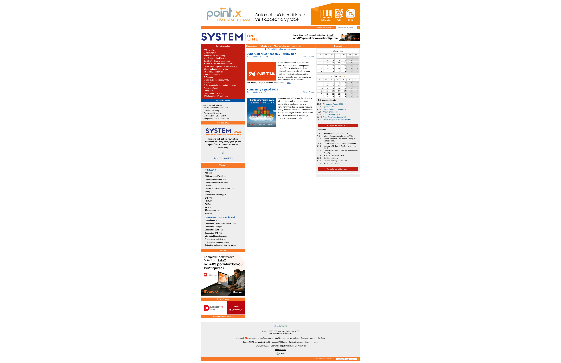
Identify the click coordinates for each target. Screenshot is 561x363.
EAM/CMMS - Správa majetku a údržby (220, 66)
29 (327, 94)
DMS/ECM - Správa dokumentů (217, 61)
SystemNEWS (223, 123)
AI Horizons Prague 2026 (333, 104)
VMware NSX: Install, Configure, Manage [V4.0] (340, 147)
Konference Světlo (331, 158)
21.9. (319, 146)
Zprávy (263, 338)
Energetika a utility (211, 110)
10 (339, 85)
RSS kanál (240, 338)
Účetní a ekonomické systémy (216, 69)
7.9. (318, 136)
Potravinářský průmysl (213, 113)
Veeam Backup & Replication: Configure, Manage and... (340, 140)
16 (333, 88)
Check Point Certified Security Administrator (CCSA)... (341, 152)
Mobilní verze (280, 350)
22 (327, 91)
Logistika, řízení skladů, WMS (216, 80)
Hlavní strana (251, 46)
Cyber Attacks (328, 107)
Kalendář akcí (265, 46)
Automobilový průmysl (213, 105)
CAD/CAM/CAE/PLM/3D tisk (216, 96)
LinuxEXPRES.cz (262, 346)
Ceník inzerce (253, 338)
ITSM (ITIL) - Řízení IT (213, 72)
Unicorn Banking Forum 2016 (334, 109)
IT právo (207, 83)
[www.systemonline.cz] (229, 37)
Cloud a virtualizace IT (213, 74)
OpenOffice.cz (276, 346)
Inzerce (223, 251)
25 (327, 68)
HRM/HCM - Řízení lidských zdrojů (218, 64)
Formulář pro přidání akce (337, 126)
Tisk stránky (294, 338)
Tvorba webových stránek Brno (280, 333)
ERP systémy (209, 50)
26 (333, 68)
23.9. (319, 104)
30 (333, 94)
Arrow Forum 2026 (330, 112)
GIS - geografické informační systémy (220, 85)
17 (339, 88)
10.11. (319, 120)
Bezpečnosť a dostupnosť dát (334, 117)
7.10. (319, 112)
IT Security (208, 77)
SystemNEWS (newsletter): (254, 342)
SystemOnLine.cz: (296, 342)
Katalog (270, 338)
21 (322, 91)
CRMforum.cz (300, 346)
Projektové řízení (211, 88)
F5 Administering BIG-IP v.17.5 (336, 134)
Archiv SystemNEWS (223, 158)
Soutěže (278, 338)
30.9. (319, 158)
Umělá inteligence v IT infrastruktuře (337, 120)
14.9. (319, 139)
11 (327, 63)
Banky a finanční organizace (216, 108)
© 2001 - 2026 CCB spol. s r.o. (274, 331)
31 (322, 71)
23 (333, 91)
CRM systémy (210, 53)
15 (327, 88)
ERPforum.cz (288, 346)
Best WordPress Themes (223, 317)
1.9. (318, 134)
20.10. (319, 117)
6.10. (319, 109)
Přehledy (222, 165)
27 (339, 68)
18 (345, 88)
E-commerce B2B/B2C (213, 93)
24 (339, 91)
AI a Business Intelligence (215, 58)
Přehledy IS (211, 170)
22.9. (319, 151)
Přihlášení (283, 342)
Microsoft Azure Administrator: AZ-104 (338, 136)
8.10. (319, 115)
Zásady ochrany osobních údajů (312, 338)
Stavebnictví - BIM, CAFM (215, 116)
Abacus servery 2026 (331, 115)
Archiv (268, 342)
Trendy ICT (208, 91)
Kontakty (307, 342)
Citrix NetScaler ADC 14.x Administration (340, 143)
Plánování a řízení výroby (214, 56)
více (289, 83)
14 (322, 88)
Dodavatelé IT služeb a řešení (220, 217)
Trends (285, 338)
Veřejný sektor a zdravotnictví (216, 118)
